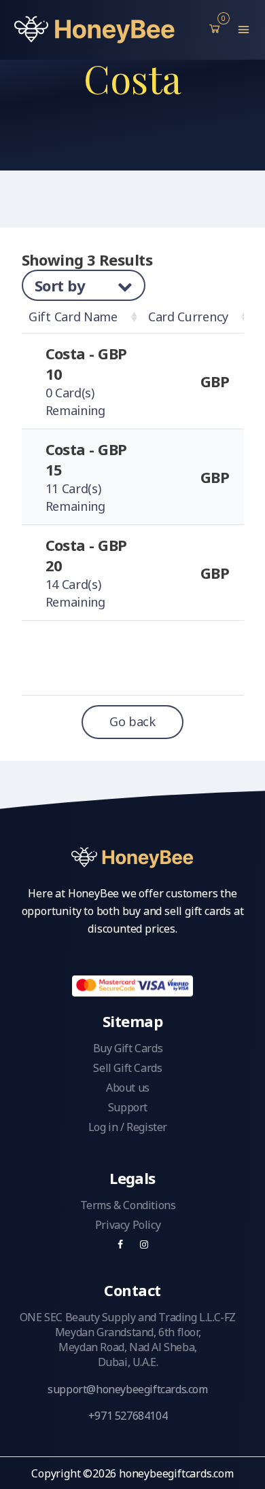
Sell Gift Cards (127, 1067)
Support (127, 1107)
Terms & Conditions (128, 1205)
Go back (132, 721)
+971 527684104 (127, 1415)
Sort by (62, 285)
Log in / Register (127, 1126)
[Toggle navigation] (243, 29)
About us (127, 1087)
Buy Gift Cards (127, 1048)
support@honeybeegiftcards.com (127, 1389)
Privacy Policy (127, 1224)
